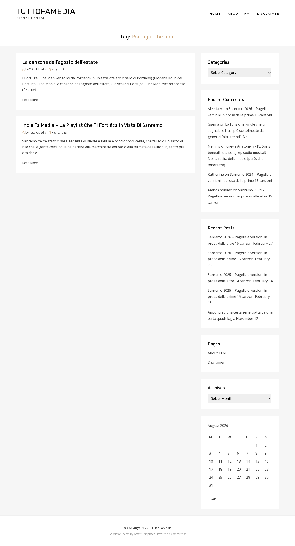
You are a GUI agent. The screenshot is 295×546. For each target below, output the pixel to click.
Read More (30, 100)
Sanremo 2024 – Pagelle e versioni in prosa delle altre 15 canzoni (240, 196)
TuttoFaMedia (45, 11)
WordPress (179, 534)
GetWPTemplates (144, 534)
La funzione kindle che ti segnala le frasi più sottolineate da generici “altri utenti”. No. (236, 130)
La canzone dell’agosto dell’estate (60, 62)
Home (215, 13)
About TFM (239, 13)
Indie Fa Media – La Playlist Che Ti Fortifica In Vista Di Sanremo (92, 125)
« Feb (212, 499)
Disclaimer (268, 13)
